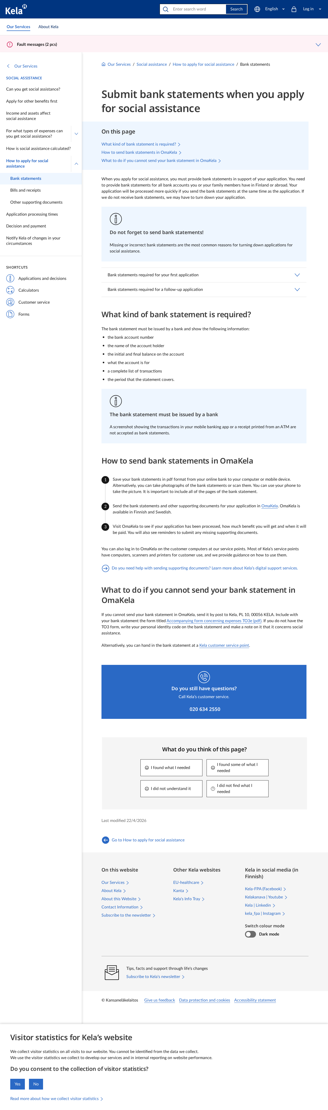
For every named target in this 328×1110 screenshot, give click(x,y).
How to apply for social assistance (27, 164)
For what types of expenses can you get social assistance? (34, 134)
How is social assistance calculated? (38, 149)
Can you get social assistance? (33, 89)
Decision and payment (26, 226)
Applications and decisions (42, 279)
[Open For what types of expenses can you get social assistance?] (76, 133)
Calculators (28, 290)
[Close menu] (76, 163)
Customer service (34, 302)
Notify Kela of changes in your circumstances (33, 241)
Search (236, 9)
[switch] (250, 934)
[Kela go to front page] (16, 9)
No (36, 1084)
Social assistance (24, 77)
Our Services (25, 66)
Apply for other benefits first (31, 101)
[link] (18, 27)
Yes (17, 1084)
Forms (23, 314)
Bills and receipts (25, 190)
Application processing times (32, 214)
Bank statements (25, 179)
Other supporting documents (36, 202)
